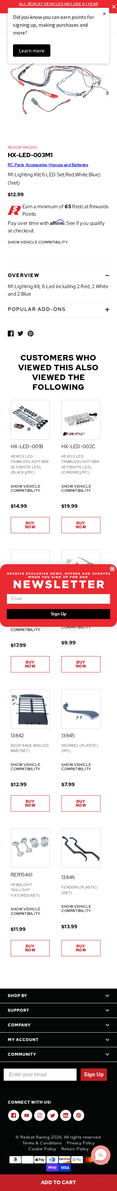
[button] (100, 1155)
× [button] (104, 13)
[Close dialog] (112, 568)
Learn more (32, 50)
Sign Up (59, 614)
